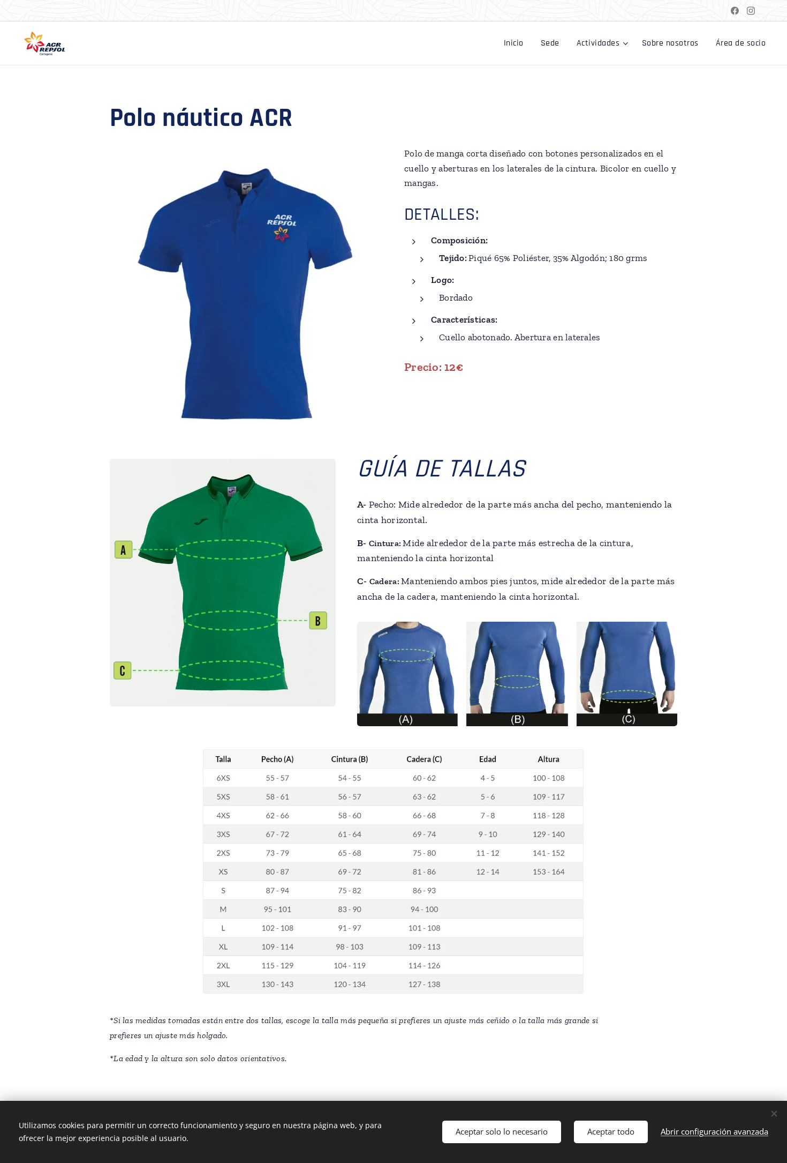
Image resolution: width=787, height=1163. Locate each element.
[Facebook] (734, 11)
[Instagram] (751, 11)
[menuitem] (516, 43)
